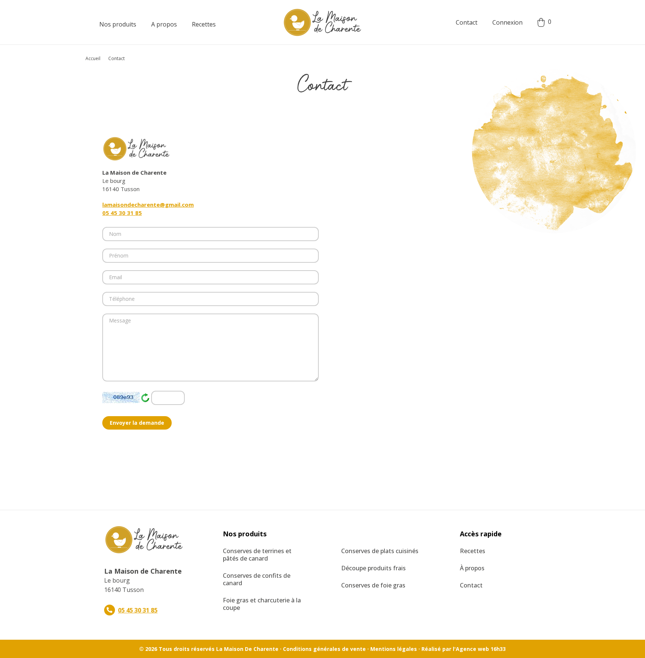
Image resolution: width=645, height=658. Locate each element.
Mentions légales (393, 648)
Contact (466, 22)
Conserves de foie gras (373, 585)
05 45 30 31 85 (122, 212)
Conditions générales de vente (324, 648)
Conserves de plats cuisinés (379, 551)
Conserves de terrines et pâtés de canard (257, 554)
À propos (472, 568)
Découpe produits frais (373, 568)
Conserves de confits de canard (256, 579)
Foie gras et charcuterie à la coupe (262, 603)
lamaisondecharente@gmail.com (148, 204)
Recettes (472, 551)
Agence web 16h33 (481, 648)
